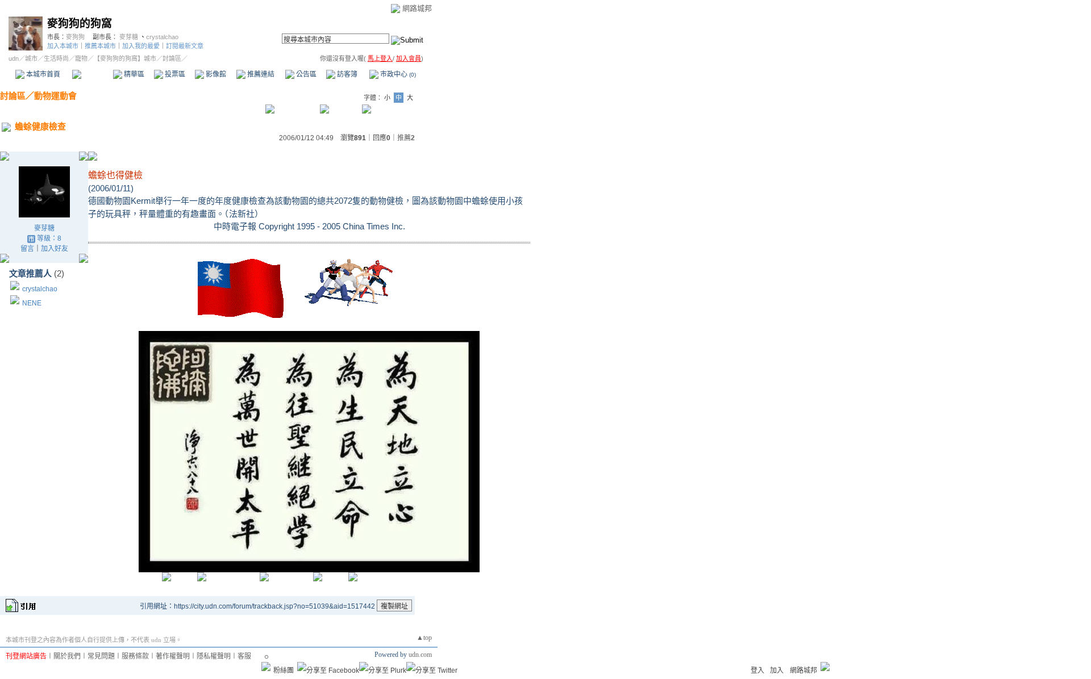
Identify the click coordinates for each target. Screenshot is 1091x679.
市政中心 (397, 74)
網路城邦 (417, 8)
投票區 (174, 74)
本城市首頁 (42, 74)
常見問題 (101, 656)
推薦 (406, 138)
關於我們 (67, 656)
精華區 (133, 74)
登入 (757, 670)
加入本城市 (62, 46)
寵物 (81, 58)
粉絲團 (283, 670)
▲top (424, 638)
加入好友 (54, 249)
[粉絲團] (265, 666)
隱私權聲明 (214, 656)
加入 (777, 670)
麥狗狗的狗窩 (79, 24)
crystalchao (162, 36)
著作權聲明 (173, 656)
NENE (31, 303)
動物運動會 (55, 95)
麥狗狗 (75, 36)
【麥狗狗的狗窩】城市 (125, 58)
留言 (27, 249)
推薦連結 (259, 74)
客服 (244, 656)
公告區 (305, 74)
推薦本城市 (100, 46)
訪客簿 (346, 74)
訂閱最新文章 (184, 46)
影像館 (215, 74)
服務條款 (135, 656)
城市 (31, 58)
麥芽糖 (128, 36)
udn (14, 58)
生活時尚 (56, 58)
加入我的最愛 (141, 46)
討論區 (92, 74)
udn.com (420, 655)
